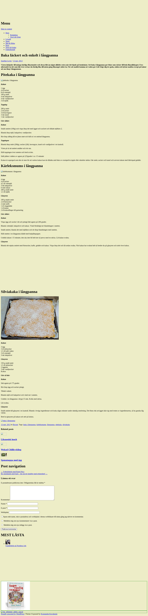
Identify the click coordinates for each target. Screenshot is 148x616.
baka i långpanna (29, 425)
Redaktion (14, 35)
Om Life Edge (15, 37)
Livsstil (8, 39)
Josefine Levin (6, 61)
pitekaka (59, 425)
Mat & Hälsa (10, 43)
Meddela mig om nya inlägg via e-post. (18, 525)
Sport (7, 41)
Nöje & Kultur (11, 47)
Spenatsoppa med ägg (11, 460)
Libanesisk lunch (9, 439)
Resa (7, 45)
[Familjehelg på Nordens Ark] (8, 544)
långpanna (51, 425)
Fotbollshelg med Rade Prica (12, 472)
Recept (15, 425)
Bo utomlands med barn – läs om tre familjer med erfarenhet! (24, 474)
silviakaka (66, 425)
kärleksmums (41, 425)
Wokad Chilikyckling (11, 449)
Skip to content (6, 29)
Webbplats (5, 512)
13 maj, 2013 (18, 61)
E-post (4, 508)
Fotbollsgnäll (10, 50)
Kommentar (5, 500)
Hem (7, 33)
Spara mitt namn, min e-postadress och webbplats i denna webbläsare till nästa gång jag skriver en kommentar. (43, 517)
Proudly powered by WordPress (12, 614)
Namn (4, 504)
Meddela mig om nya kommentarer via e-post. (20, 521)
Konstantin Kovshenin (49, 614)
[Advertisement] (70, 269)
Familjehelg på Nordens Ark (16, 546)
